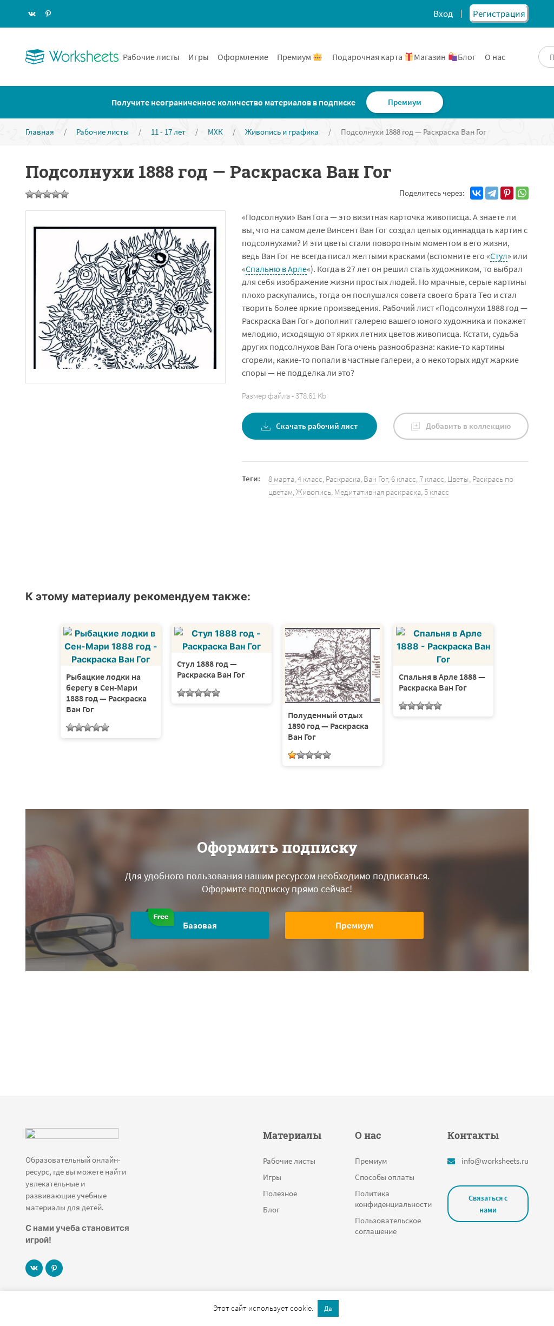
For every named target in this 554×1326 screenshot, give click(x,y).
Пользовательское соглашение (388, 1225)
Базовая (200, 925)
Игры (198, 56)
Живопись (313, 492)
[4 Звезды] (55, 194)
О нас (495, 56)
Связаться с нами (488, 1204)
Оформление (242, 56)
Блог (467, 56)
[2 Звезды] (38, 194)
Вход (443, 13)
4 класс (310, 479)
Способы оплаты (384, 1177)
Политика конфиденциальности (393, 1198)
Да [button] (328, 1308)
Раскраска (343, 479)
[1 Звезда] (29, 194)
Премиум (295, 56)
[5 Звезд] (64, 194)
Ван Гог (376, 479)
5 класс (436, 492)
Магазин (430, 56)
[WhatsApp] (522, 193)
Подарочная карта (368, 56)
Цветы (458, 479)
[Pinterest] (506, 193)
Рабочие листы (151, 56)
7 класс (431, 479)
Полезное (280, 1193)
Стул (498, 255)
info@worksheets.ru (495, 1161)
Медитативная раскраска (377, 492)
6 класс (403, 479)
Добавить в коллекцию (468, 426)
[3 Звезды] (47, 194)
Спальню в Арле (276, 268)
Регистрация (499, 13)
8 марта (281, 479)
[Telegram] (491, 193)
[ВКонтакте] (476, 193)
